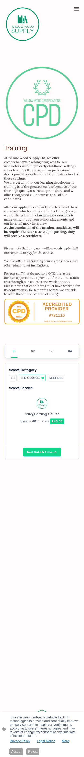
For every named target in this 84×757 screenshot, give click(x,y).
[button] (13, 378)
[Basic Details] (51, 351)
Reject (33, 751)
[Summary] (69, 351)
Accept (16, 751)
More (65, 741)
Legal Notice (46, 741)
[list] (42, 411)
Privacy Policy (20, 741)
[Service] (14, 351)
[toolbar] (42, 379)
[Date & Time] (32, 351)
